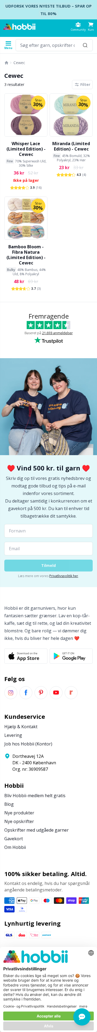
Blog (9, 804)
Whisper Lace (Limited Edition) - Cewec (26, 149)
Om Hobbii (15, 847)
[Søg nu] (85, 45)
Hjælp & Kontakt (20, 727)
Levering (13, 735)
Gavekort (13, 839)
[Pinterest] (40, 692)
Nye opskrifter (19, 821)
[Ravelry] (71, 692)
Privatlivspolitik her (63, 576)
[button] (91, 27)
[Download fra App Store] (25, 656)
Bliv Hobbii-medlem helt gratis (34, 796)
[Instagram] (10, 692)
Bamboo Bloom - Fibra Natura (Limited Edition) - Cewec (26, 255)
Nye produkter (19, 813)
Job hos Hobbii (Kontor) (28, 744)
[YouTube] (56, 692)
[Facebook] (25, 692)
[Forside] (6, 63)
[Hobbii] (19, 26)
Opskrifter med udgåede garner (36, 830)
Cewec (19, 62)
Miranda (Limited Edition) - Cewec (71, 146)
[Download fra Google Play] (71, 656)
